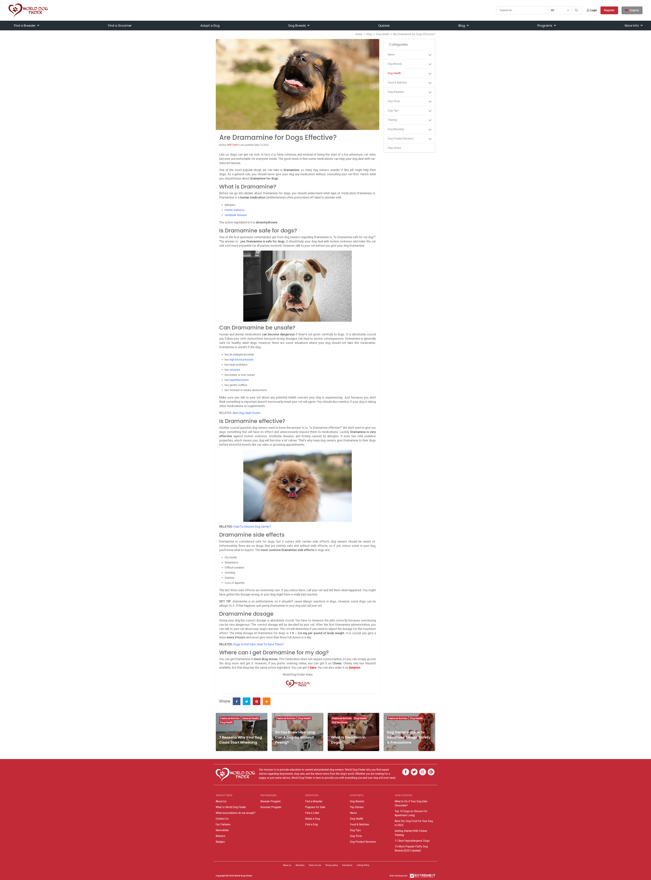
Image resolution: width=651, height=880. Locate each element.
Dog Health (382, 34)
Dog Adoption (396, 91)
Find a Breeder (25, 25)
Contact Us (222, 818)
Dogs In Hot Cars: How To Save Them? (258, 644)
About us (287, 865)
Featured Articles (230, 718)
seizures (235, 369)
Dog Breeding (396, 129)
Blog (462, 25)
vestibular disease (236, 215)
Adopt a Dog (210, 25)
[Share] (266, 701)
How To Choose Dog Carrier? (252, 526)
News (391, 54)
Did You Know (339, 722)
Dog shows (394, 147)
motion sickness (234, 210)
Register (609, 10)
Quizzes (384, 25)
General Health (250, 718)
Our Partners (223, 824)
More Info (632, 25)
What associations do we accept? (235, 813)
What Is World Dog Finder (231, 807)
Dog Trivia (394, 101)
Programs (545, 25)
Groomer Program (270, 807)
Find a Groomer (120, 25)
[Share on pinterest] (256, 701)
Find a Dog (311, 824)
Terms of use (315, 865)
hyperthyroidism (239, 380)
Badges (220, 841)
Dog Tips (393, 110)
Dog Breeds (297, 25)
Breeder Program (270, 801)
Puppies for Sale (315, 807)
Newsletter (222, 830)
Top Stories (357, 807)
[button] (430, 55)
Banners (220, 836)
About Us (221, 801)
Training (392, 119)
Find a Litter (312, 813)
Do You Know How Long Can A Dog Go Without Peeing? (295, 737)
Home (358, 34)
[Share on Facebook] (236, 701)
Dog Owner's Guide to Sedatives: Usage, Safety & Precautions (408, 737)
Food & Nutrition (397, 82)
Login (593, 10)
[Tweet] (246, 701)
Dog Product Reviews (401, 138)
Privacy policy (331, 865)
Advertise (299, 865)
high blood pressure (241, 359)
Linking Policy (363, 865)
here (313, 667)
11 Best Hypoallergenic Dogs (412, 840)
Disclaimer (347, 865)
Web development (398, 875)
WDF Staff (233, 145)
